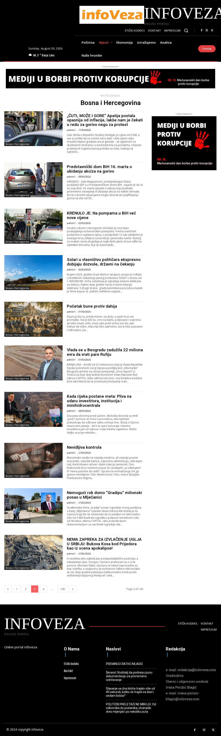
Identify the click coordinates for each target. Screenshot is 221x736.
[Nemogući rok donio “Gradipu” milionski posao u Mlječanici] (33, 505)
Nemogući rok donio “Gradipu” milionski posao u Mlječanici (104, 495)
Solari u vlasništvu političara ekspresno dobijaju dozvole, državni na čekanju (103, 262)
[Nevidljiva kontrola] (33, 460)
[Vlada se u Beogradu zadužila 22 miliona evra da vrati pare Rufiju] (33, 362)
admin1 (71, 130)
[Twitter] (212, 30)
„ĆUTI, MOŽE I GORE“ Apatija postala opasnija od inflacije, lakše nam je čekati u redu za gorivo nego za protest (105, 120)
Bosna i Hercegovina (17, 144)
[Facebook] (201, 30)
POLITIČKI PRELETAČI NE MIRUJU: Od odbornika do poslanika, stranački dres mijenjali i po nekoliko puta (131, 708)
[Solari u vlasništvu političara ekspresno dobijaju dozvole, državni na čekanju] (33, 272)
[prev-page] (8, 589)
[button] (186, 30)
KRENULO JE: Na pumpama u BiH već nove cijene (101, 215)
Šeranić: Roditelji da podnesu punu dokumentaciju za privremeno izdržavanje (129, 676)
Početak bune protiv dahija (92, 306)
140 (62, 589)
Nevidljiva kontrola (84, 447)
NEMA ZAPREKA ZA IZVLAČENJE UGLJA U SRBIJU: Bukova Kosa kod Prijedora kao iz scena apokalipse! (104, 544)
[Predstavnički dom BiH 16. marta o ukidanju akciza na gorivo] (33, 179)
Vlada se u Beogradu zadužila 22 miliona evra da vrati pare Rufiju (105, 352)
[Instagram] (206, 30)
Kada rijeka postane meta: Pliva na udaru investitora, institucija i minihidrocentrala (99, 401)
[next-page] (72, 589)
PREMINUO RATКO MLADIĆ (124, 664)
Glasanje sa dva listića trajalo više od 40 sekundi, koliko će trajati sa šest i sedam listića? (130, 692)
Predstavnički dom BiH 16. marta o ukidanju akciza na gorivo (99, 169)
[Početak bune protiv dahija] (33, 319)
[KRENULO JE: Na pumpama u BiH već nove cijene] (33, 226)
